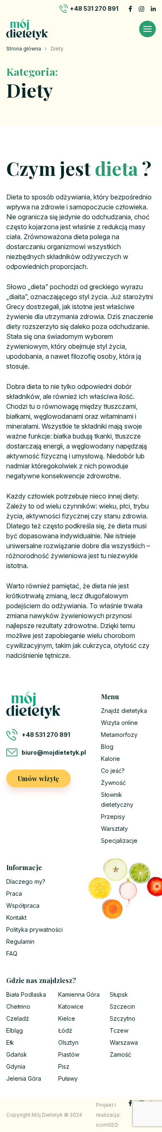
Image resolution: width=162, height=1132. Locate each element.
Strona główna (23, 49)
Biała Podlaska (26, 994)
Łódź (65, 1030)
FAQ (11, 953)
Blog (107, 746)
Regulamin (20, 941)
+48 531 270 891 (94, 8)
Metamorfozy (119, 734)
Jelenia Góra (23, 1078)
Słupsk (119, 994)
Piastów (68, 1054)
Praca (14, 893)
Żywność (113, 782)
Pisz (63, 1066)
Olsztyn (68, 1042)
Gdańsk (16, 1054)
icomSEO (107, 1125)
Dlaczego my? (25, 881)
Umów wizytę (38, 778)
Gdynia (15, 1066)
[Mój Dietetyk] (27, 29)
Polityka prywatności (34, 929)
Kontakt (16, 917)
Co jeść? (113, 770)
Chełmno (18, 1006)
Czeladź (17, 1018)
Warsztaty (114, 828)
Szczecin (122, 1006)
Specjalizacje (119, 840)
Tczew (119, 1030)
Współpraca (22, 905)
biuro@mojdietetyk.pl (54, 752)
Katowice (70, 1006)
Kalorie (110, 758)
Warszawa (124, 1042)
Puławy (68, 1078)
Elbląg (14, 1030)
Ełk (10, 1042)
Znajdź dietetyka (124, 710)
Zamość (120, 1054)
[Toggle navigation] (147, 29)
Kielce (66, 1018)
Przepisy (113, 816)
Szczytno (122, 1018)
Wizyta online (119, 722)
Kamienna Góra (79, 994)
